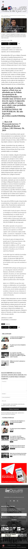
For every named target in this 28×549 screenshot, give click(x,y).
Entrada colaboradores (12, 545)
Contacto (18, 545)
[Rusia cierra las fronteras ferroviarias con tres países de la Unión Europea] (5, 455)
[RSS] (10, 501)
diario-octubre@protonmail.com (17, 497)
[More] (19, 43)
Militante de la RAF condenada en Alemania (17, 361)
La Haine (7, 298)
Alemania (3, 365)
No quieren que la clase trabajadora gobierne (18, 345)
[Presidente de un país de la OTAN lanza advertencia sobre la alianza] (5, 447)
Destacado (6, 15)
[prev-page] (2, 368)
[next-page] (4, 368)
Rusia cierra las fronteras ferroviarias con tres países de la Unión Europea (18, 454)
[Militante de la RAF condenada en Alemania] (5, 363)
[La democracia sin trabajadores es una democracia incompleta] (5, 339)
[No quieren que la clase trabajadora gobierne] (5, 347)
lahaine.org (8, 324)
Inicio (2, 15)
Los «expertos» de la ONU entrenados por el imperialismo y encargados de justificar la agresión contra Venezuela (17, 354)
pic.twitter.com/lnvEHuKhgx (13, 116)
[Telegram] (14, 501)
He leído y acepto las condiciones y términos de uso (14, 517)
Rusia (11, 456)
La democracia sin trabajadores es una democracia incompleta (17, 337)
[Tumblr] (17, 501)
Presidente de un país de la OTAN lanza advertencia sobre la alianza (17, 446)
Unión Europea (12, 448)
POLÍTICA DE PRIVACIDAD (21, 547)
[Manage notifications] (3, 546)
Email (2, 512)
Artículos (3, 348)
